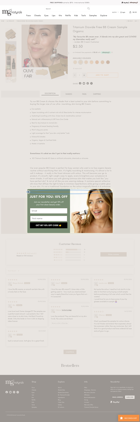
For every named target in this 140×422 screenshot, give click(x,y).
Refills (68, 15)
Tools (83, 15)
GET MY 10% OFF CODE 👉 (49, 225)
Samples (93, 15)
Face (28, 15)
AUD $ (114, 12)
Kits (60, 15)
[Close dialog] (69, 192)
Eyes (46, 15)
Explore (103, 15)
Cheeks (37, 15)
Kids (76, 15)
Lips (53, 15)
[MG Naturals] (12, 12)
